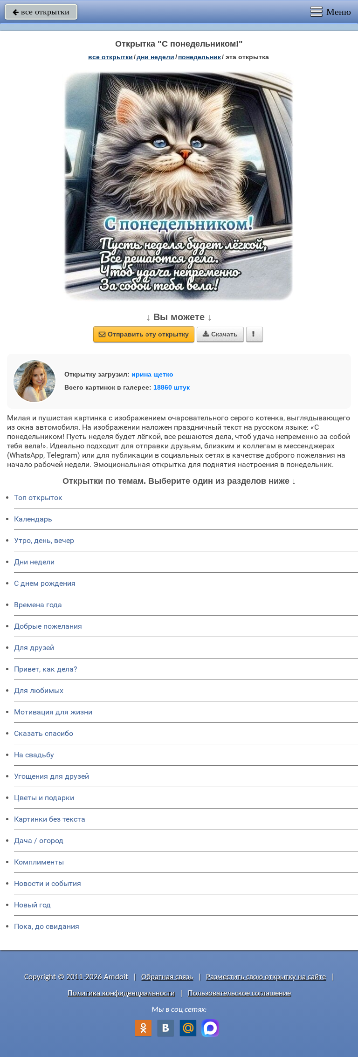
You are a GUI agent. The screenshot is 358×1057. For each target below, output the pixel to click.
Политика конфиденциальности (121, 993)
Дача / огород (38, 840)
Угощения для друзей (51, 776)
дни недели (155, 57)
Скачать (220, 334)
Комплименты (39, 862)
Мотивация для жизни (53, 711)
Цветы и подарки (44, 797)
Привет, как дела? (45, 669)
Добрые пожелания (48, 626)
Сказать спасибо (43, 733)
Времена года (38, 604)
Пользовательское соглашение (239, 993)
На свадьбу (34, 754)
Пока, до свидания (46, 926)
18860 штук (171, 387)
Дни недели (34, 561)
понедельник (199, 57)
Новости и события (47, 883)
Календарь (33, 519)
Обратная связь (167, 977)
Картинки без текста (49, 819)
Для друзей (34, 647)
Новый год (32, 904)
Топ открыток (38, 497)
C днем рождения (45, 583)
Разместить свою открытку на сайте (266, 977)
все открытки (41, 11)
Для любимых (38, 690)
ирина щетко (152, 374)
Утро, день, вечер (44, 540)
